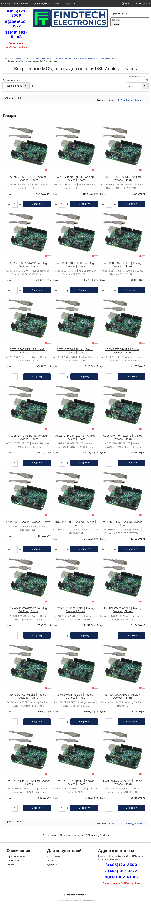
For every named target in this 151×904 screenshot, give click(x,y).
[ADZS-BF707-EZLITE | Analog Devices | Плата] (28, 404)
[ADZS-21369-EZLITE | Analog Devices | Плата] (28, 145)
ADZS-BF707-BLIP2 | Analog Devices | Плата (122, 351)
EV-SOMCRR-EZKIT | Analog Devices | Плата (75, 696)
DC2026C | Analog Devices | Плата (28, 521)
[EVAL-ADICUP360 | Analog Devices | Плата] (28, 749)
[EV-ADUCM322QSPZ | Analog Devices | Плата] (122, 576)
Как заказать (53, 856)
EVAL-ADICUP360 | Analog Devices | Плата (28, 782)
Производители (41, 3)
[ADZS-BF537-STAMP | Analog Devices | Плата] (28, 231)
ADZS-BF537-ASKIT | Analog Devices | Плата (123, 178)
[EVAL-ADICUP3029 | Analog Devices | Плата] (122, 663)
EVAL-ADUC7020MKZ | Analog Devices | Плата (75, 782)
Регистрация (142, 3)
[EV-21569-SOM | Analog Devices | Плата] (122, 490)
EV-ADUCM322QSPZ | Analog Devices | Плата (122, 610)
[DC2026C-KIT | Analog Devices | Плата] (75, 490)
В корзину (37, 203)
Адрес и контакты (16, 856)
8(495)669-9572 (16, 24)
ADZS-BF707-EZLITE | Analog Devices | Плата (28, 437)
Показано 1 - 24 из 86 (138, 78)
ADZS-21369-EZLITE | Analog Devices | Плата (28, 178)
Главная (5, 3)
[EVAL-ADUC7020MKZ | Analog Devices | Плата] (75, 749)
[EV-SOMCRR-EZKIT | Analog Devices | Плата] (75, 663)
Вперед (130, 100)
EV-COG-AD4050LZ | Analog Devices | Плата (28, 696)
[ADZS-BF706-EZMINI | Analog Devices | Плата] (75, 317)
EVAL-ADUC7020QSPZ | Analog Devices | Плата (122, 782)
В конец (139, 100)
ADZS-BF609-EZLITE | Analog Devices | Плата (28, 351)
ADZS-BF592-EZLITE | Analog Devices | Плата (122, 265)
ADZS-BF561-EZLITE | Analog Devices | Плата (75, 265)
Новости (11, 864)
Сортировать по (11, 80)
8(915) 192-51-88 (16, 34)
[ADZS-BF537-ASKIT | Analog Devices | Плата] (122, 145)
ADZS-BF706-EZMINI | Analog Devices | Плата (75, 351)
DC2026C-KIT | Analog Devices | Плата (75, 523)
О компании (21, 3)
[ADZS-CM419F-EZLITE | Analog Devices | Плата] (122, 404)
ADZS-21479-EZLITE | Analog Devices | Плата (75, 178)
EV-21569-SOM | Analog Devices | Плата (122, 523)
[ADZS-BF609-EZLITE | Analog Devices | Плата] (28, 317)
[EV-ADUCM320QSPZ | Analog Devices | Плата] (28, 576)
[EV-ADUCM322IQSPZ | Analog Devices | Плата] (75, 576)
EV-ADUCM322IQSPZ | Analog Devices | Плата (75, 610)
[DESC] (33, 85)
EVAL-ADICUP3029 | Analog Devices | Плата (122, 696)
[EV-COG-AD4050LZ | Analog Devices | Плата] (28, 663)
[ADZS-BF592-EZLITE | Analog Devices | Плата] (122, 231)
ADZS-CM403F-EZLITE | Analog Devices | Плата (75, 437)
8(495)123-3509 (16, 13)
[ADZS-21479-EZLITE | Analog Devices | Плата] (75, 145)
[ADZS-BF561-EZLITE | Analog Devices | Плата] (75, 231)
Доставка (71, 3)
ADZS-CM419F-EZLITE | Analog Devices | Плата (122, 437)
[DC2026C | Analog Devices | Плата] (28, 490)
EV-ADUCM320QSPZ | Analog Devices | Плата (28, 610)
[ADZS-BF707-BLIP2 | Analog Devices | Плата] (122, 317)
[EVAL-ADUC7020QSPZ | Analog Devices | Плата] (122, 749)
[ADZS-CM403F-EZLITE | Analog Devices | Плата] (75, 404)
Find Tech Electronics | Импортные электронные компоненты (75, 900)
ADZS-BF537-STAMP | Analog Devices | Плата (28, 265)
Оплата (58, 3)
